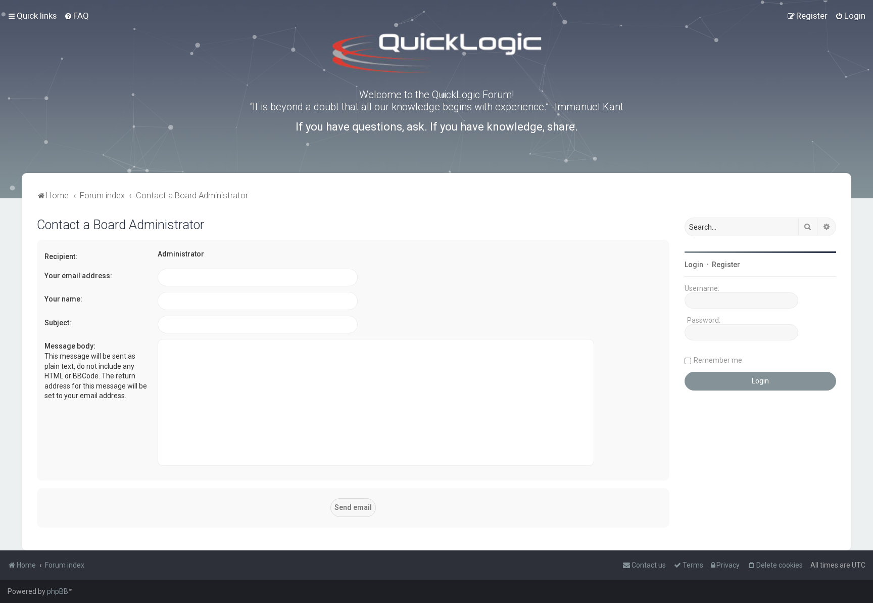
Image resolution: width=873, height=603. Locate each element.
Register (726, 265)
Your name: (63, 299)
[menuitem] (76, 16)
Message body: (69, 346)
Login (694, 265)
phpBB (57, 591)
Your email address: (78, 276)
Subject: (57, 323)
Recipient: (60, 256)
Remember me (718, 360)
